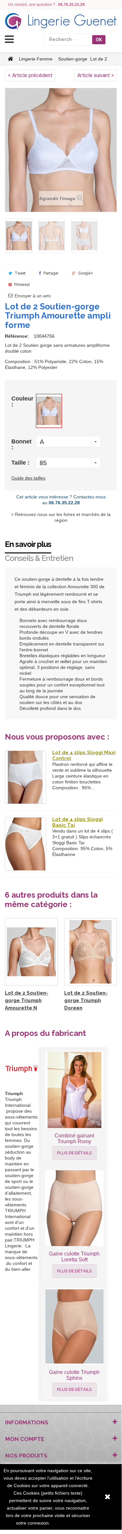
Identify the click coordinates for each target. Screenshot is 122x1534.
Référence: (17, 336)
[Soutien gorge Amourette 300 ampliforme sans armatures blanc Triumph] (19, 236)
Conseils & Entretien (39, 558)
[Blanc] (49, 411)
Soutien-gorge (72, 58)
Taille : (21, 463)
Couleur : (22, 401)
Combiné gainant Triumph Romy (74, 1138)
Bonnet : (21, 444)
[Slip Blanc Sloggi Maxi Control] (25, 777)
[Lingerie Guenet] (61, 21)
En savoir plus (28, 544)
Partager (50, 273)
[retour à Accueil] (10, 58)
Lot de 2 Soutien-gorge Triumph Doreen (86, 1000)
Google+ (85, 273)
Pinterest (21, 284)
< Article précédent (30, 75)
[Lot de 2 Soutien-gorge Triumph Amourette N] (31, 952)
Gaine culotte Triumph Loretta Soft (74, 1256)
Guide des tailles (28, 478)
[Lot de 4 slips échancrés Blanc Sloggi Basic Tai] (25, 844)
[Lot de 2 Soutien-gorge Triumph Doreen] (90, 952)
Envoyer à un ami (33, 295)
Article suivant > (95, 75)
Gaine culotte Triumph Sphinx (74, 1375)
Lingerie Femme (36, 58)
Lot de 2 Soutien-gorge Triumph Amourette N (26, 1000)
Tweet (20, 273)
